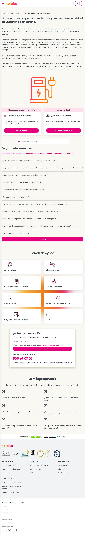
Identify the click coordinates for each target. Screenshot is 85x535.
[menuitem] (3, 530)
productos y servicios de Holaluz (50, 345)
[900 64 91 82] (75, 3)
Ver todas (42, 239)
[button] (3, 3)
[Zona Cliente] (81, 3)
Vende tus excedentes (63, 130)
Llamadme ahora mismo (42, 349)
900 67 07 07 (22, 358)
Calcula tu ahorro (21, 130)
